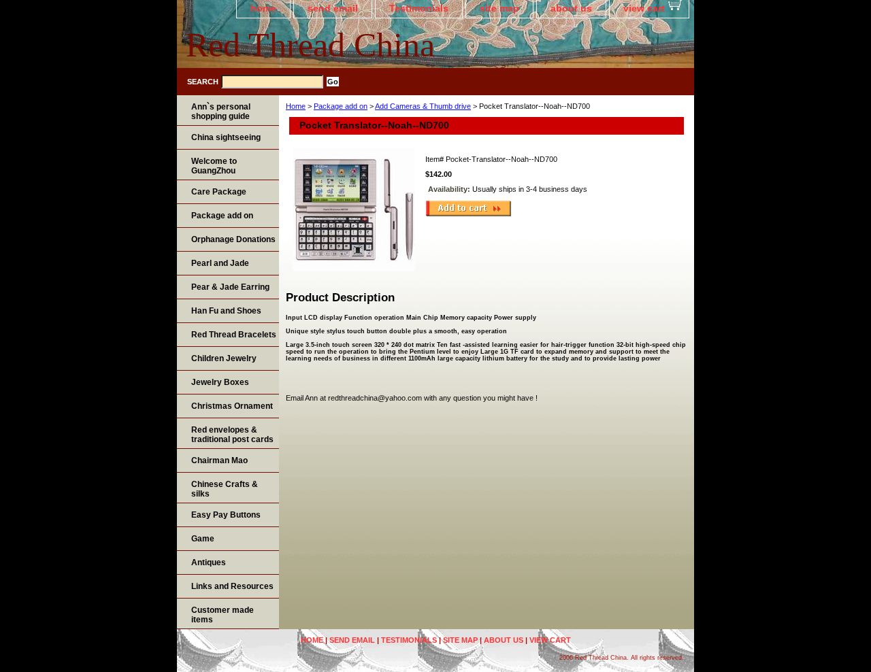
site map (499, 8)
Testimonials (418, 8)
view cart (644, 8)
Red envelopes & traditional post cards (232, 434)
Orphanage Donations (233, 239)
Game (202, 538)
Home (296, 106)
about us (571, 8)
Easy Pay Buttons (226, 515)
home (263, 8)
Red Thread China (310, 45)
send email (333, 8)
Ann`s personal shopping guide (220, 111)
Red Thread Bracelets (233, 334)
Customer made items (222, 614)
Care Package (218, 192)
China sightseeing (226, 137)
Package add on (340, 106)
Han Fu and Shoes (226, 311)
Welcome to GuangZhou (214, 165)
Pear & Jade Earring (230, 287)
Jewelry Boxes (220, 382)
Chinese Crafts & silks (224, 489)
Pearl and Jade (220, 263)
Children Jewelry (224, 358)
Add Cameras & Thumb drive (423, 106)
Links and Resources (232, 586)
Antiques (208, 562)
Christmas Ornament (232, 406)
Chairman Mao (219, 460)
